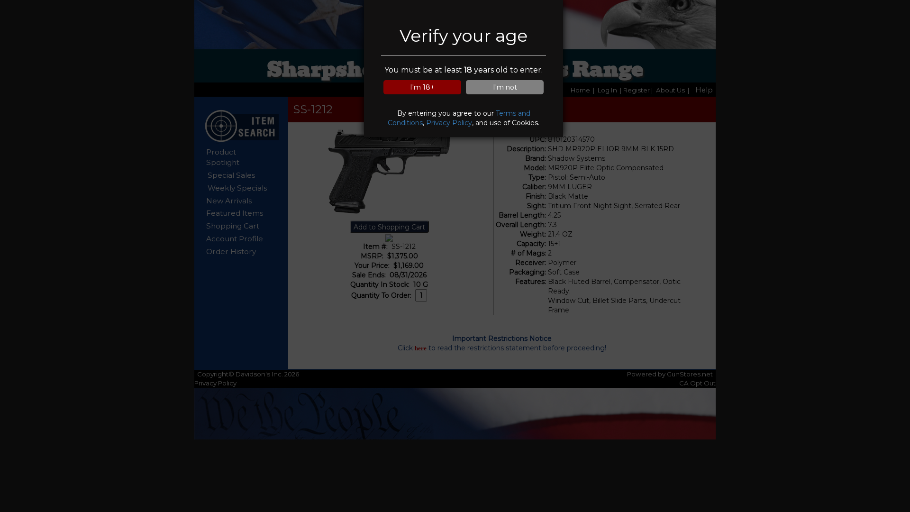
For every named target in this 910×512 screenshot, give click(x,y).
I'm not (505, 87)
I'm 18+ (422, 87)
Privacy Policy (449, 123)
